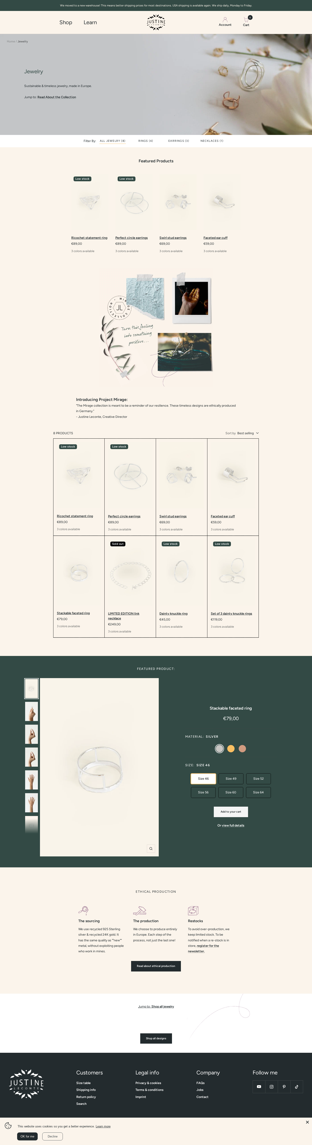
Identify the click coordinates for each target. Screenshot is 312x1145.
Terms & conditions (149, 1090)
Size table (83, 1083)
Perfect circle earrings (131, 238)
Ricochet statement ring (89, 238)
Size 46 (203, 779)
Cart (246, 22)
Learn (90, 22)
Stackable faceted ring (73, 613)
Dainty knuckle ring (173, 614)
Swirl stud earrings (173, 238)
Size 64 (258, 792)
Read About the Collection (56, 97)
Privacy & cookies (148, 1083)
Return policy (86, 1097)
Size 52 (258, 779)
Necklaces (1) (212, 141)
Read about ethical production (156, 966)
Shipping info (86, 1090)
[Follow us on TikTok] (296, 1086)
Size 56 (203, 792)
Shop (65, 22)
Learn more (103, 1126)
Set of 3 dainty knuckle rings (231, 614)
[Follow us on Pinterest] (284, 1086)
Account (225, 25)
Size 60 (230, 792)
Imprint (140, 1097)
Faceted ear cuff (215, 238)
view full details (233, 825)
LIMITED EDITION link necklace (123, 616)
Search (81, 1104)
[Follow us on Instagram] (271, 1086)
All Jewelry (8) (112, 141)
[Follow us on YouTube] (259, 1086)
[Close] (307, 1122)
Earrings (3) (178, 141)
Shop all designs (156, 1038)
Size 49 (231, 779)
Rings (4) (145, 141)
